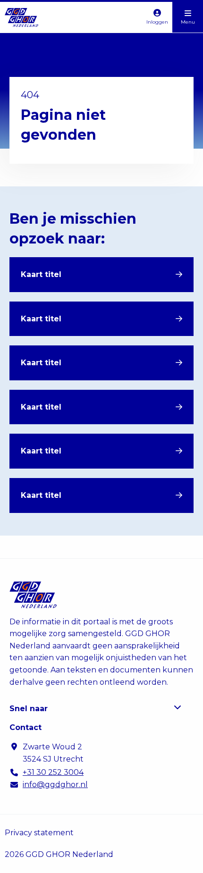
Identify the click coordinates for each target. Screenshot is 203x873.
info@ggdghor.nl (55, 784)
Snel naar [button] (28, 708)
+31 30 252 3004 (53, 772)
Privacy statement (39, 832)
